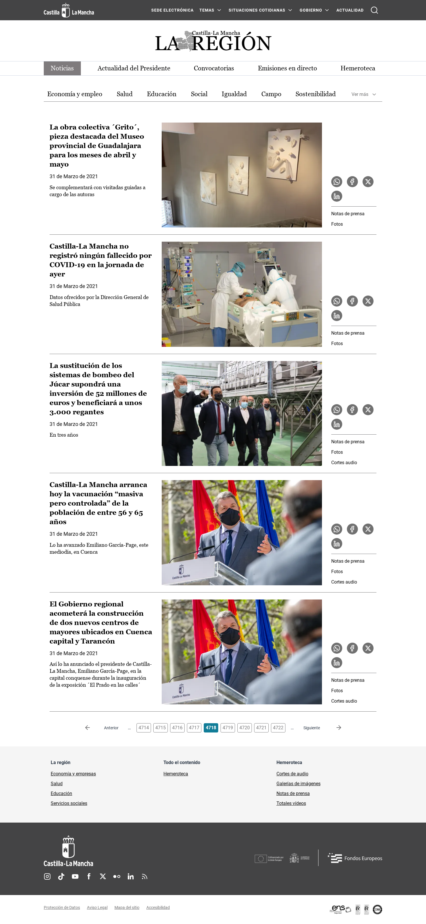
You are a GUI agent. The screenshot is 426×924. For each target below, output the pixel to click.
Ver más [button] (360, 94)
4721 (261, 727)
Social (199, 94)
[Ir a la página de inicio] (69, 10)
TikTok (61, 876)
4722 (278, 727)
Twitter (103, 876)
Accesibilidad (158, 907)
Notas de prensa (348, 213)
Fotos (337, 224)
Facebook (89, 876)
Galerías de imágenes (298, 783)
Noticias (62, 68)
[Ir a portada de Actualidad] (213, 42)
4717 (194, 727)
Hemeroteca (358, 68)
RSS (145, 876)
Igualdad (234, 94)
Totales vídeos (291, 803)
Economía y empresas (73, 774)
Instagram (47, 876)
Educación (161, 94)
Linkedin (131, 876)
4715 (160, 727)
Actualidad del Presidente (134, 68)
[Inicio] (122, 850)
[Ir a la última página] (334, 727)
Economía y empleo (74, 94)
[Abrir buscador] (374, 10)
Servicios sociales (69, 803)
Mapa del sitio (126, 907)
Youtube (75, 876)
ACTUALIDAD (350, 10)
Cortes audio (344, 462)
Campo (271, 94)
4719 (228, 727)
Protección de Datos (62, 907)
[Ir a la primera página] (92, 727)
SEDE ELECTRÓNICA (172, 10)
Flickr (117, 876)
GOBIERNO (311, 10)
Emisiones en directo (287, 68)
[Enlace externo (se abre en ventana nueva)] (355, 909)
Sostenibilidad (316, 94)
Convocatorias (214, 68)
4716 (177, 727)
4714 (144, 727)
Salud (125, 94)
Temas (206, 10)
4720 (244, 727)
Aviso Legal (97, 907)
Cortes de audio (292, 774)
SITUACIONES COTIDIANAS (257, 10)
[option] (75, 94)
